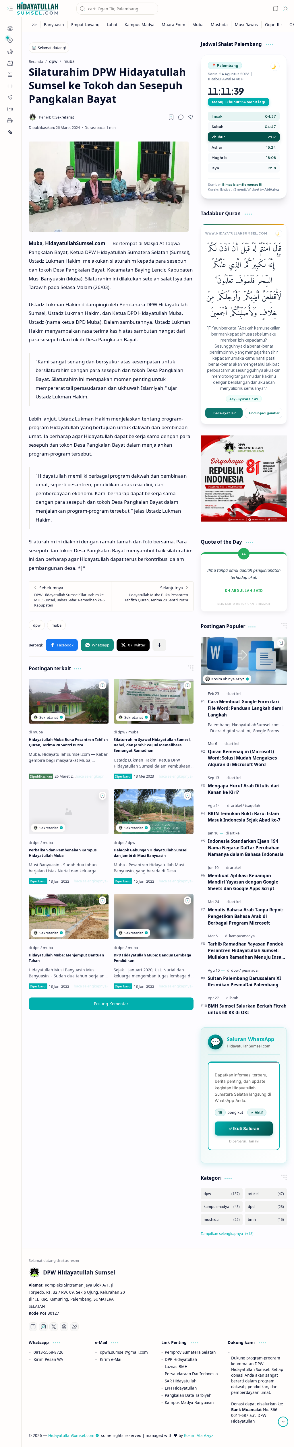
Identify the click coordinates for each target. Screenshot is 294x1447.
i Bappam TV (275, 1435)
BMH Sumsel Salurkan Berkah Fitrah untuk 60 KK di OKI (247, 1009)
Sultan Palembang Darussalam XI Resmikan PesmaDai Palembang (244, 981)
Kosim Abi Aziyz (198, 1435)
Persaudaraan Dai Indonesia (191, 1373)
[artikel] (236, 693)
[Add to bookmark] (102, 685)
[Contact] (10, 74)
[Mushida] (219, 24)
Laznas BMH (176, 1366)
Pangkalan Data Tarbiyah (188, 1395)
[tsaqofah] (252, 805)
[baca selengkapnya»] (92, 776)
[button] (10, 8)
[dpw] (37, 625)
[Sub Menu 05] (10, 109)
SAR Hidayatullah (180, 1381)
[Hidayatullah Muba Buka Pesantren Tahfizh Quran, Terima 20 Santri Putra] (152, 596)
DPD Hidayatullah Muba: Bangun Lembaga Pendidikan (152, 957)
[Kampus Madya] (139, 24)
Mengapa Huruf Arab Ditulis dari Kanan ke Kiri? (244, 789)
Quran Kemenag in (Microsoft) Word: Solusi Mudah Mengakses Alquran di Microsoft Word (242, 758)
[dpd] (37, 842)
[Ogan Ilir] (274, 24)
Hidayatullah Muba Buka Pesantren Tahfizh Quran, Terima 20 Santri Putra (68, 742)
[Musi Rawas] (246, 24)
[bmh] (234, 997)
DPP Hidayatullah (181, 1359)
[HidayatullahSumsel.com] (37, 8)
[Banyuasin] (54, 24)
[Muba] (198, 24)
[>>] (34, 24)
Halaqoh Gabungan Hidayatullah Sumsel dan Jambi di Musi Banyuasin (150, 852)
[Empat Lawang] (85, 24)
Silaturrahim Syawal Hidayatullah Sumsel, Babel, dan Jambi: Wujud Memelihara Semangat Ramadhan (152, 745)
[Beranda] (10, 28)
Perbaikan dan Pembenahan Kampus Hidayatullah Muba (62, 852)
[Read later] (171, 117)
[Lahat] (112, 24)
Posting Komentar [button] (111, 1003)
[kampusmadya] (242, 935)
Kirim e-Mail (111, 1359)
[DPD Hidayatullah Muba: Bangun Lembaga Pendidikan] (154, 916)
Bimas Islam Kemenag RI (242, 184)
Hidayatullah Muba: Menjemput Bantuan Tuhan (66, 957)
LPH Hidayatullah (181, 1388)
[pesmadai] (250, 970)
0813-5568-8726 (48, 1352)
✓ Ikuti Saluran (244, 1128)
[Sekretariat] (56, 117)
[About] (10, 86)
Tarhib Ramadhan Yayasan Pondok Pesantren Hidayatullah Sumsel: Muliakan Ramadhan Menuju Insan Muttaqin (246, 950)
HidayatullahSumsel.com (71, 1435)
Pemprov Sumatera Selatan (190, 1352)
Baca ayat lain (224, 413)
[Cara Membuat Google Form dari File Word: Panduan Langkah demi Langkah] (244, 661)
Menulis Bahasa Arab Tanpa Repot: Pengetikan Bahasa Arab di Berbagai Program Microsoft (245, 916)
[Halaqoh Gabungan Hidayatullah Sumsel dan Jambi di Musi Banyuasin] (154, 811)
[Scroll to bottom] (283, 1422)
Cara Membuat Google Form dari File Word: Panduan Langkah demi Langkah (245, 708)
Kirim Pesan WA (48, 1359)
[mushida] (222, 1219)
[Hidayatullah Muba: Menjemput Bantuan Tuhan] (69, 916)
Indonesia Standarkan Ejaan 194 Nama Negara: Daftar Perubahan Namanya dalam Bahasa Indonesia (246, 847)
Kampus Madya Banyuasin (189, 1402)
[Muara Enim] (173, 24)
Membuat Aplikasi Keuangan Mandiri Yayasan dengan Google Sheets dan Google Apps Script (243, 882)
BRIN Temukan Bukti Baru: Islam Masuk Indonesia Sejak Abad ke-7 (244, 817)
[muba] (56, 625)
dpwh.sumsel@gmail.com (124, 1352)
